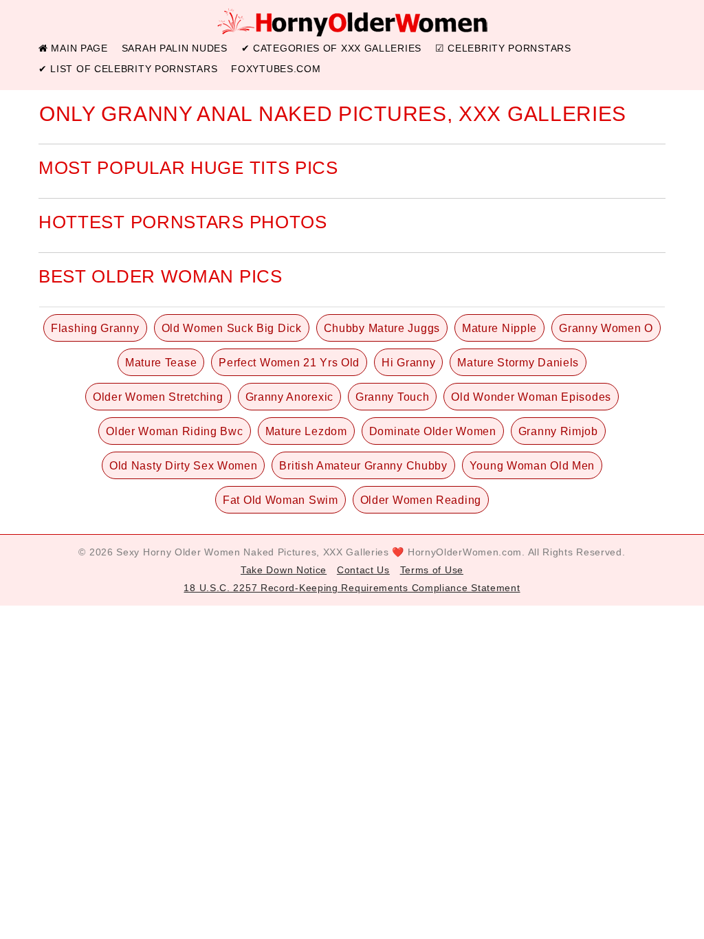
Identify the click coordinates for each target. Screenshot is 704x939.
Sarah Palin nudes (175, 48)
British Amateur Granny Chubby (363, 466)
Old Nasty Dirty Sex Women (183, 466)
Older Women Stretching (158, 397)
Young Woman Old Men (532, 466)
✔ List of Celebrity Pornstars (127, 68)
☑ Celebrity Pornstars (503, 48)
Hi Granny (408, 362)
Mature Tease (161, 362)
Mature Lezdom (306, 431)
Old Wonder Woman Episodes (531, 397)
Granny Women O (606, 328)
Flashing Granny (95, 328)
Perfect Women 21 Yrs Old (289, 362)
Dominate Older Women (432, 431)
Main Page (78, 48)
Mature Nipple (499, 328)
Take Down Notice (284, 569)
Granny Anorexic (289, 397)
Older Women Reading (420, 500)
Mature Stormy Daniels (518, 362)
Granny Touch (392, 397)
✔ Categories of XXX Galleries (331, 48)
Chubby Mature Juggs (382, 328)
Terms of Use (431, 569)
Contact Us (363, 569)
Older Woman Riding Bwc (174, 431)
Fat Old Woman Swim (280, 500)
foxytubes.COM (275, 68)
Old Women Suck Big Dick (232, 328)
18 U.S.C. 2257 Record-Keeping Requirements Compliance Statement (352, 587)
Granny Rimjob (558, 431)
